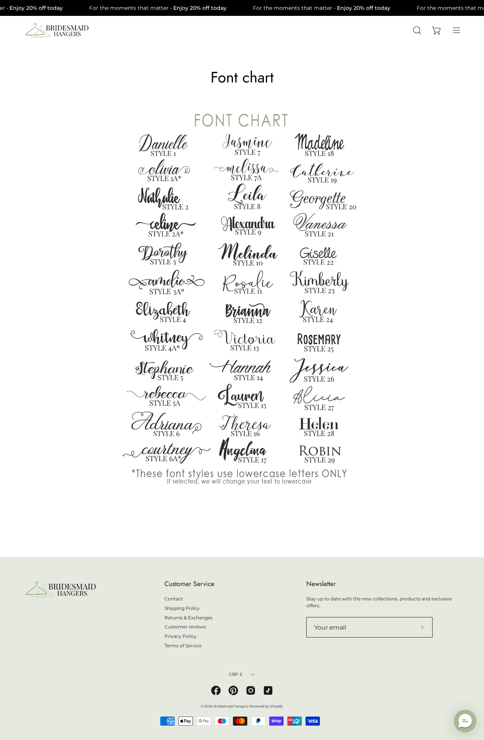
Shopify (276, 706)
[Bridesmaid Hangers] (57, 30)
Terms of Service (183, 645)
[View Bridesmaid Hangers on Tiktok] (268, 690)
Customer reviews (185, 627)
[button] (465, 721)
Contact (173, 599)
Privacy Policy (180, 636)
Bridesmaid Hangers (231, 706)
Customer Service (189, 584)
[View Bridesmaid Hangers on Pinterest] (233, 690)
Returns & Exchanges (188, 617)
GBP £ (235, 674)
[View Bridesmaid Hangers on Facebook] (216, 690)
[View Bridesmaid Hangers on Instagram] (250, 690)
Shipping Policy (182, 608)
